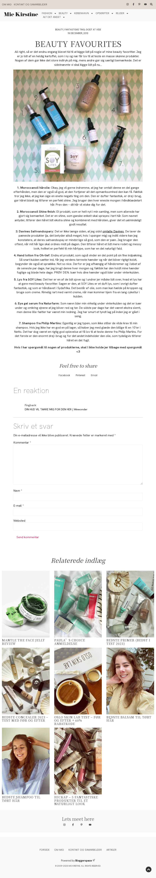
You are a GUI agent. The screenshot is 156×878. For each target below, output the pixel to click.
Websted (19, 520)
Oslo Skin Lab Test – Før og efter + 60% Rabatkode (77, 720)
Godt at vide (93, 29)
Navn (17, 490)
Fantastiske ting (74, 29)
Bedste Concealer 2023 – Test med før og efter (25, 719)
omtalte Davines (113, 231)
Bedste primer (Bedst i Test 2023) (128, 642)
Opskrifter (102, 13)
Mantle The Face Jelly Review (23, 642)
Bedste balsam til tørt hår (128, 719)
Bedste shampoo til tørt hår (21, 799)
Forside (45, 850)
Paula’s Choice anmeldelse (69, 642)
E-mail (18, 505)
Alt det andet (52, 17)
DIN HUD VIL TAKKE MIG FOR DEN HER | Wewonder (56, 409)
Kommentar (22, 442)
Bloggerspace (83, 860)
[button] (64, 375)
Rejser (120, 13)
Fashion (47, 13)
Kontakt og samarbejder (30, 4)
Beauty (63, 13)
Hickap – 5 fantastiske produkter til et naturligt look (76, 800)
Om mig (7, 4)
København (81, 13)
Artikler (111, 850)
